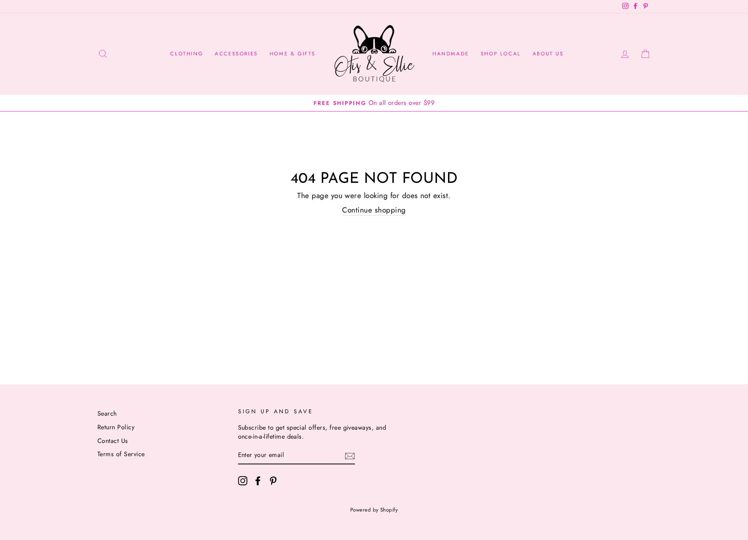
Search (107, 413)
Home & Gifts (293, 53)
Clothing (186, 53)
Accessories (236, 53)
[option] (374, 103)
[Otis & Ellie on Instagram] (242, 480)
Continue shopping (374, 210)
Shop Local (501, 53)
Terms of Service (121, 454)
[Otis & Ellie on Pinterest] (273, 480)
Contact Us (112, 440)
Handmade (450, 53)
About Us (548, 53)
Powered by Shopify (374, 509)
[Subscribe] (350, 455)
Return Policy (115, 427)
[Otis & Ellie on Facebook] (258, 480)
